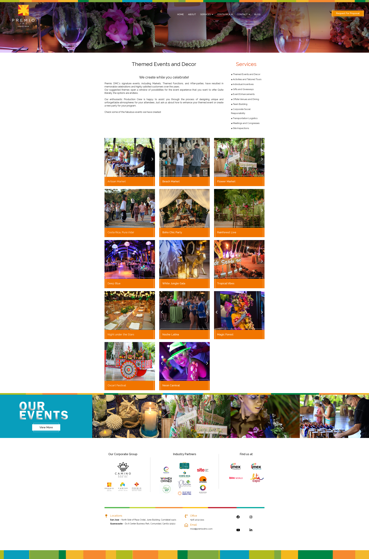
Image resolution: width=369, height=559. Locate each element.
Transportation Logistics (244, 118)
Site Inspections (240, 128)
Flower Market (226, 181)
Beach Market (171, 181)
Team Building (239, 104)
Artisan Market (117, 181)
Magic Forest (225, 334)
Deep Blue (114, 283)
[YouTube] (238, 533)
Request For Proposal (347, 13)
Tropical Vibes (225, 283)
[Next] (152, 157)
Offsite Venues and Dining (245, 99)
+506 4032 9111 (197, 520)
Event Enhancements (243, 94)
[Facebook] (238, 520)
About (192, 14)
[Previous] (107, 157)
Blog (257, 14)
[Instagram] (251, 520)
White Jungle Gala (173, 283)
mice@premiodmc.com (201, 529)
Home (180, 14)
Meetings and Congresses (245, 123)
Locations (116, 515)
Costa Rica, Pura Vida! (121, 232)
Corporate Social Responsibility (241, 111)
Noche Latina (170, 334)
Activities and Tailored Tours (246, 79)
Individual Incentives (243, 84)
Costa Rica (223, 14)
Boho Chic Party (172, 232)
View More (46, 427)
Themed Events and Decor (246, 74)
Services (205, 14)
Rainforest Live (226, 232)
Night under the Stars (121, 334)
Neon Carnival (171, 385)
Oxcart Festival (117, 385)
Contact (242, 14)
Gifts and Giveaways (243, 89)
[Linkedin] (251, 533)
